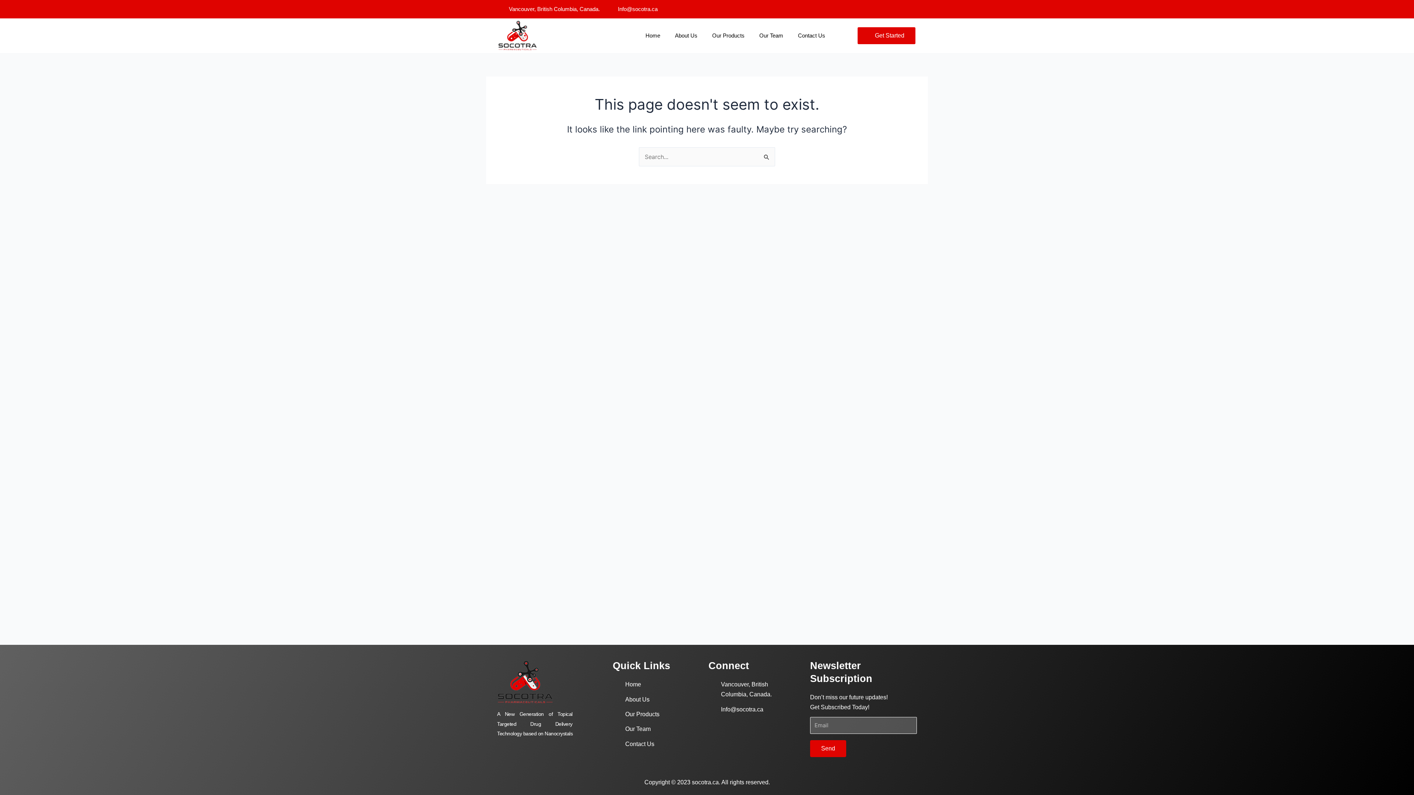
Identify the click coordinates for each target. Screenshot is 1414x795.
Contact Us (811, 35)
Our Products (728, 35)
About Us (686, 35)
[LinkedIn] (911, 9)
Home (653, 35)
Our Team (771, 35)
